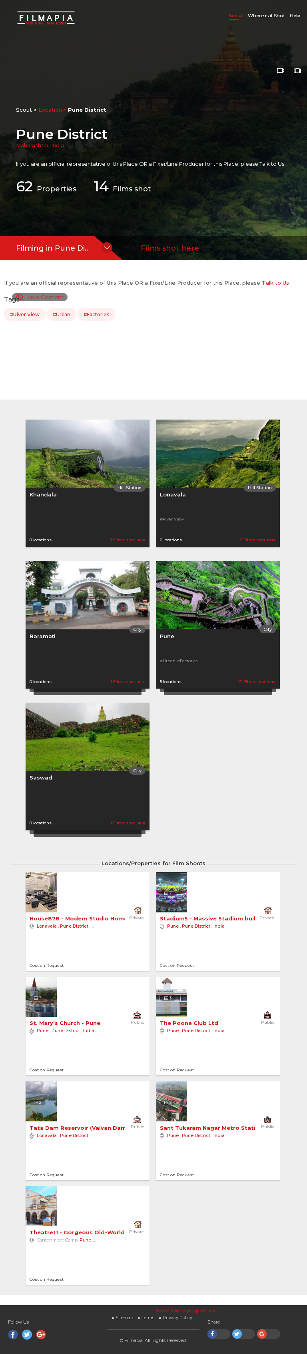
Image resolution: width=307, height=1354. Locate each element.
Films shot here (170, 248)
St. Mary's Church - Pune (66, 1023)
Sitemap (122, 1317)
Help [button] (295, 15)
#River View (25, 314)
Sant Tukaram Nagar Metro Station (212, 1128)
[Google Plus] (41, 1335)
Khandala (43, 494)
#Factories (96, 314)
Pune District (74, 926)
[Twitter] (27, 1335)
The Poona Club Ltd (190, 1023)
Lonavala (173, 494)
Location (50, 109)
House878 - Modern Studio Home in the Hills (95, 918)
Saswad (41, 777)
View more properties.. (186, 1310)
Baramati (43, 636)
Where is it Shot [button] (266, 15)
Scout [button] (235, 15)
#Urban (61, 314)
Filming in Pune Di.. (52, 248)
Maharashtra (32, 145)
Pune (167, 636)
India (57, 145)
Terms (146, 1317)
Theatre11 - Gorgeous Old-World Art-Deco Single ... (105, 1232)
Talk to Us (271, 164)
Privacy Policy (175, 1317)
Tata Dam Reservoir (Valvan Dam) (80, 1128)
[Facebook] (13, 1335)
